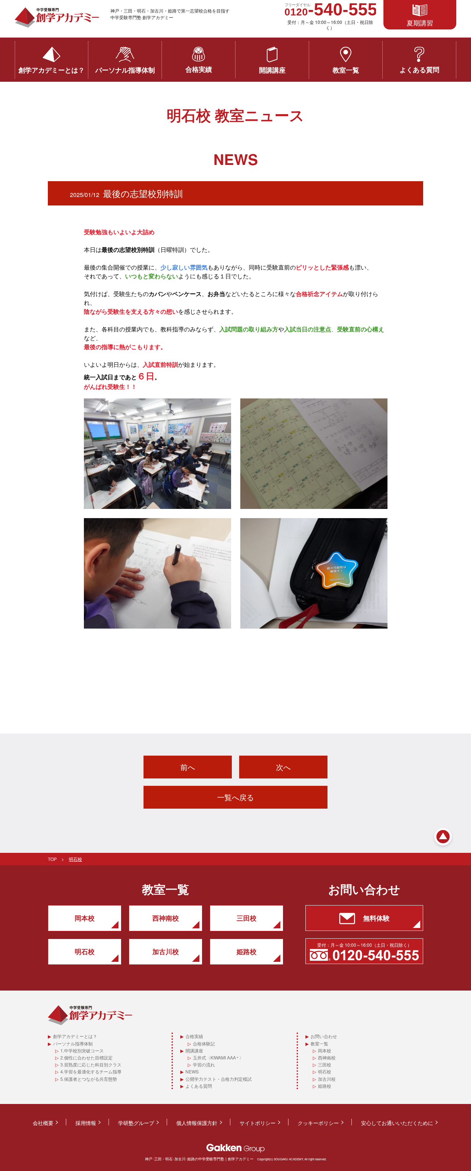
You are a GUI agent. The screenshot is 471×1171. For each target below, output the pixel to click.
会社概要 (43, 1122)
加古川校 (327, 1079)
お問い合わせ (324, 1036)
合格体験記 (204, 1043)
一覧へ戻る (235, 797)
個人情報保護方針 (196, 1122)
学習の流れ (204, 1064)
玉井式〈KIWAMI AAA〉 (218, 1057)
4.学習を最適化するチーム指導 (90, 1071)
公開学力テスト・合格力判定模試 (218, 1079)
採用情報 (85, 1122)
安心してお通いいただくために (397, 1122)
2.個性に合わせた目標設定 (86, 1057)
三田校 (324, 1064)
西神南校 (327, 1057)
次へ (283, 767)
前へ (187, 767)
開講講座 (272, 70)
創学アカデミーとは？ (51, 70)
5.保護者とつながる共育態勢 (88, 1079)
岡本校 (324, 1050)
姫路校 (324, 1086)
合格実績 (198, 69)
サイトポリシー (258, 1122)
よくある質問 (419, 69)
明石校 (324, 1071)
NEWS (192, 1071)
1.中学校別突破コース (82, 1050)
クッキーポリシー (318, 1122)
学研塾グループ (136, 1122)
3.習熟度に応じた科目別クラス (90, 1064)
